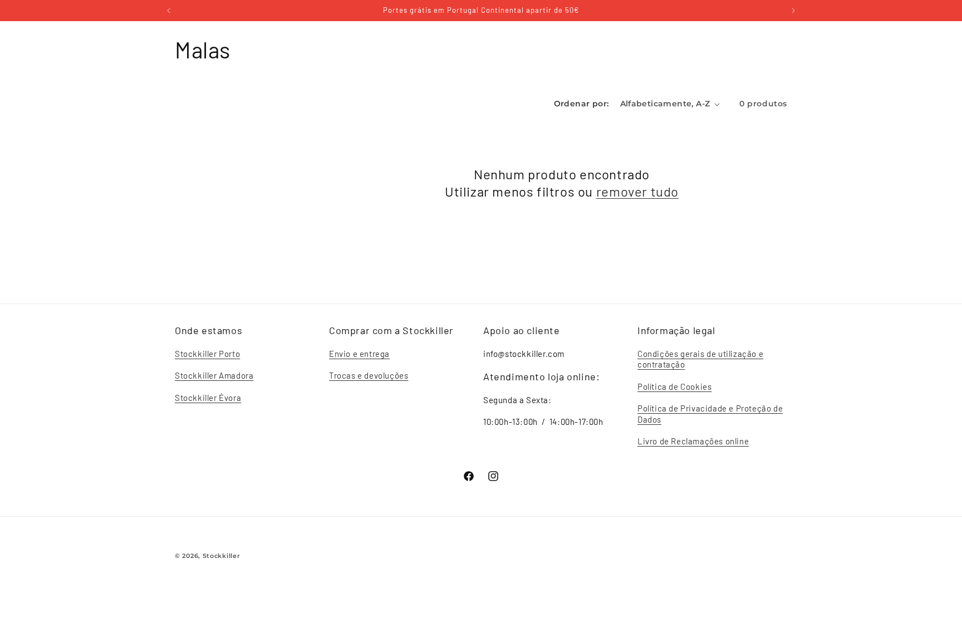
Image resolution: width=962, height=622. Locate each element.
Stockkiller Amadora (214, 375)
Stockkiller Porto (207, 354)
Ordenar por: (581, 104)
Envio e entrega (359, 354)
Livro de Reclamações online (693, 441)
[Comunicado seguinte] (793, 10)
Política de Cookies (674, 386)
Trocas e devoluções (368, 375)
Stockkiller (221, 556)
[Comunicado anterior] (168, 10)
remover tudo (637, 191)
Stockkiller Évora (208, 398)
